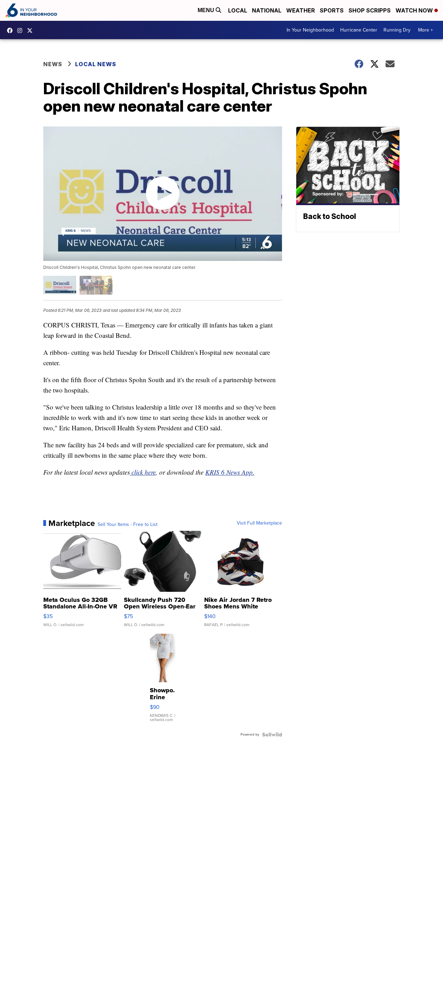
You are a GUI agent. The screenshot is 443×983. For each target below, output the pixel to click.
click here (143, 472)
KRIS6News (11, 30)
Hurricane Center (358, 30)
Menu (207, 10)
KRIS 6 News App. (229, 472)
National (266, 10)
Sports (332, 10)
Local (237, 10)
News (52, 64)
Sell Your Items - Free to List (127, 524)
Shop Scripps (370, 10)
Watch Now (415, 10)
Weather (300, 10)
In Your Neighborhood (310, 30)
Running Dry (396, 30)
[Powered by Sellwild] (272, 734)
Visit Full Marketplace (259, 523)
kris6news (21, 30)
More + (425, 30)
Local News (95, 64)
